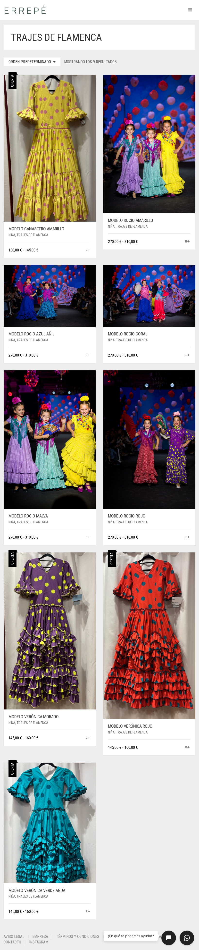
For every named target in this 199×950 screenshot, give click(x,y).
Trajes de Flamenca (32, 235)
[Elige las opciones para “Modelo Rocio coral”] (187, 355)
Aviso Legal (14, 936)
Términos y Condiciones (77, 936)
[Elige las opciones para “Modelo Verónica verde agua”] (88, 912)
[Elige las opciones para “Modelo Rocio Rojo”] (187, 537)
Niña (11, 235)
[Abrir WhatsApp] (187, 938)
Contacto (12, 942)
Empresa (40, 936)
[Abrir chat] (168, 938)
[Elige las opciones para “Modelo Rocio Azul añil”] (88, 355)
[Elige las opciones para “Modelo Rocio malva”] (88, 537)
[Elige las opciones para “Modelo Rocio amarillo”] (187, 242)
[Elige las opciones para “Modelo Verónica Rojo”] (187, 747)
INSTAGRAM (38, 942)
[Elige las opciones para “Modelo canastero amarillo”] (88, 250)
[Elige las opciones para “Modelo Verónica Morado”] (88, 738)
